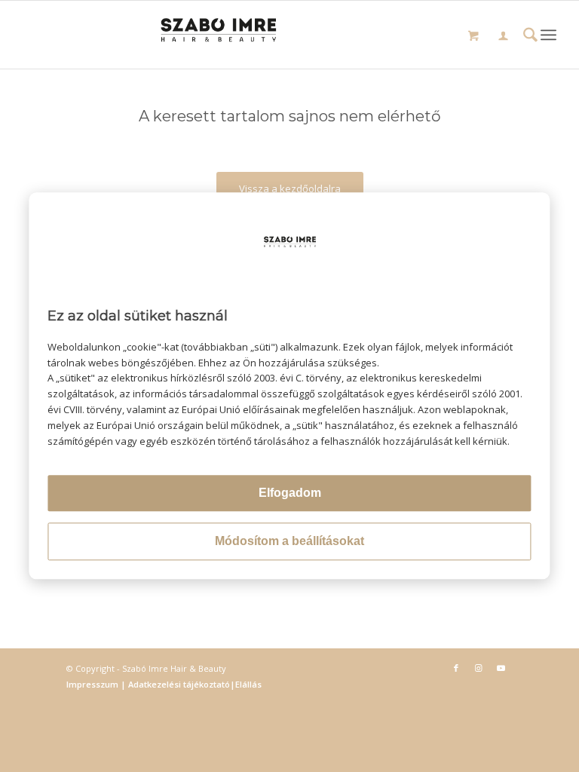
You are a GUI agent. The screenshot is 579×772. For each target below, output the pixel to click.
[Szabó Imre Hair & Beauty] (290, 35)
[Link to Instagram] (478, 668)
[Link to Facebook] (456, 668)
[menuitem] (503, 38)
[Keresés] (530, 36)
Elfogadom (290, 493)
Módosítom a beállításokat (289, 541)
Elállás (248, 684)
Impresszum (93, 684)
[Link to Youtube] (501, 668)
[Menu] (548, 34)
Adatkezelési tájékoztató (178, 684)
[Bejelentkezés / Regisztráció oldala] (503, 37)
